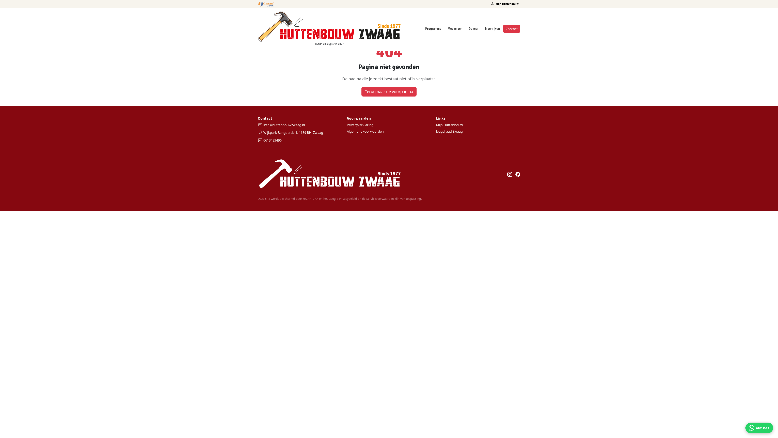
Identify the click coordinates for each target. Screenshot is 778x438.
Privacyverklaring (360, 125)
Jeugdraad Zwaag (449, 131)
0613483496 (270, 140)
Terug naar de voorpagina (389, 91)
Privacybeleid (348, 199)
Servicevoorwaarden (380, 199)
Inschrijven (492, 29)
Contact (512, 29)
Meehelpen (455, 29)
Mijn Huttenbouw (504, 4)
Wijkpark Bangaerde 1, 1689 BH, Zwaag (290, 132)
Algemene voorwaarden (365, 131)
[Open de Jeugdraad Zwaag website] (266, 3)
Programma (433, 29)
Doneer (474, 29)
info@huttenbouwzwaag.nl (281, 124)
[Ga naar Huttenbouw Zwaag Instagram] (509, 174)
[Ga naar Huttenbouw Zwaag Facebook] (517, 174)
